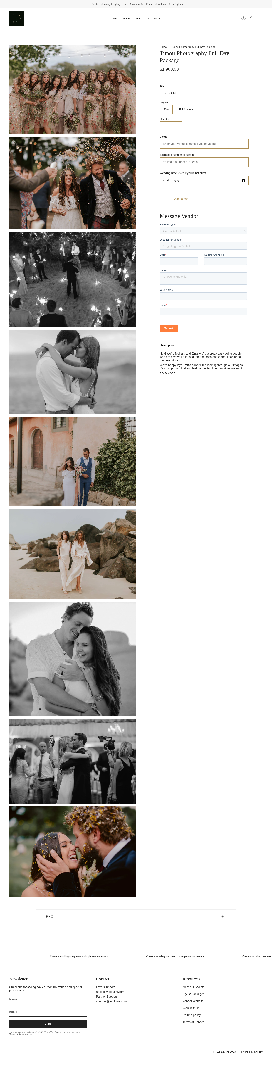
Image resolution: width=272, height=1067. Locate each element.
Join (48, 1023)
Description (167, 345)
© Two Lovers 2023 (224, 1051)
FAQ (49, 916)
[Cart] (260, 18)
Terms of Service (193, 1022)
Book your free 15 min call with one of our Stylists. (156, 4)
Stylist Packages (193, 994)
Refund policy (192, 1015)
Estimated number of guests (177, 154)
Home (163, 46)
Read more (168, 373)
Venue (163, 136)
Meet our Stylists (193, 987)
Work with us (191, 1008)
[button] (115, 18)
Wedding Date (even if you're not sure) (183, 173)
